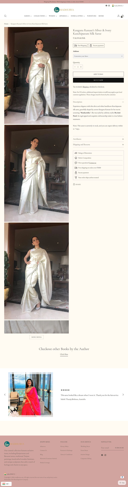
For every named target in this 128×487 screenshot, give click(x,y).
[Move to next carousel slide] (123, 395)
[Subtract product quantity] (75, 67)
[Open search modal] (5, 16)
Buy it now (98, 80)
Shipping (86, 87)
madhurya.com (19, 477)
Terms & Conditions (66, 454)
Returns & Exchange (66, 450)
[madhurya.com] (64, 10)
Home (6, 24)
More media (37, 337)
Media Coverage (45, 462)
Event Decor (84, 450)
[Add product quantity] (81, 67)
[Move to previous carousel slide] (5, 395)
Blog (41, 454)
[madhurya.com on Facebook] (106, 6)
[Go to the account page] (118, 16)
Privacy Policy (64, 446)
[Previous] (38, 1)
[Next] (89, 1)
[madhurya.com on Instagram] (109, 6)
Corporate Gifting (86, 458)
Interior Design (85, 454)
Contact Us (43, 450)
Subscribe (119, 448)
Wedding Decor (85, 446)
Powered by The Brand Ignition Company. (16, 479)
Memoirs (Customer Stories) (48, 458)
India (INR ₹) (118, 6)
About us (43, 446)
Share (78, 184)
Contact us (92, 163)
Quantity (76, 62)
